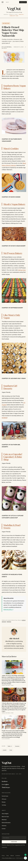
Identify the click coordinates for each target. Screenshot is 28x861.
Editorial (12, 855)
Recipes (4, 802)
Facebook (17, 746)
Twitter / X (10, 746)
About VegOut (5, 813)
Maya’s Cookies (11, 148)
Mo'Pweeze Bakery (12, 253)
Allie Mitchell (14, 638)
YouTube (4, 805)
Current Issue (5, 796)
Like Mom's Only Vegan (11, 316)
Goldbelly (4, 418)
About (7, 2)
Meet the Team (5, 816)
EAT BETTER (6, 23)
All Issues (4, 799)
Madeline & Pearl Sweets (11, 526)
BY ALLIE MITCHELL (7, 47)
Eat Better (5, 781)
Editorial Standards (6, 822)
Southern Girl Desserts (10, 387)
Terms (7, 855)
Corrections (17, 855)
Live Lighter (5, 784)
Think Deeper (6, 787)
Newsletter (23, 2)
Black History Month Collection (14, 164)
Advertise (4, 825)
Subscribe (14, 841)
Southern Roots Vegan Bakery (14, 87)
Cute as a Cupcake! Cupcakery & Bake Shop (12, 456)
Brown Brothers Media (7, 858)
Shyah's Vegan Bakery (14, 204)
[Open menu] (2, 2)
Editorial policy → (8, 609)
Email (11, 750)
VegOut (14, 8)
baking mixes (22, 270)
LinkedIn (4, 750)
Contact (3, 828)
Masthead (9, 621)
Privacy (3, 855)
